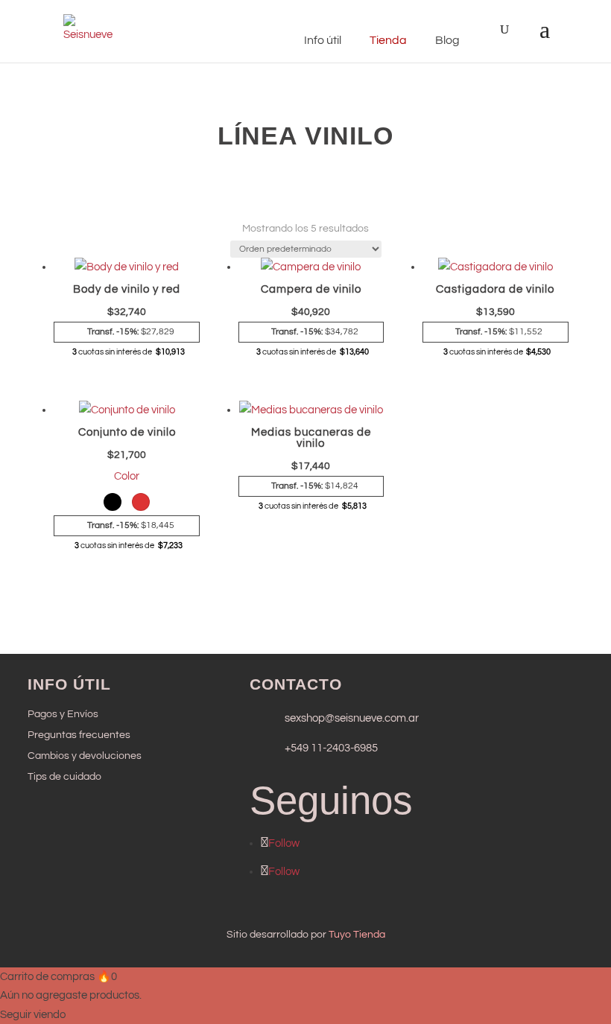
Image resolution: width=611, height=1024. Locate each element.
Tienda (388, 40)
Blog (447, 40)
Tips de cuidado (64, 777)
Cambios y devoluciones (85, 756)
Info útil (322, 40)
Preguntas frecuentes (79, 735)
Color (126, 476)
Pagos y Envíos (63, 714)
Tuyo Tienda (357, 934)
